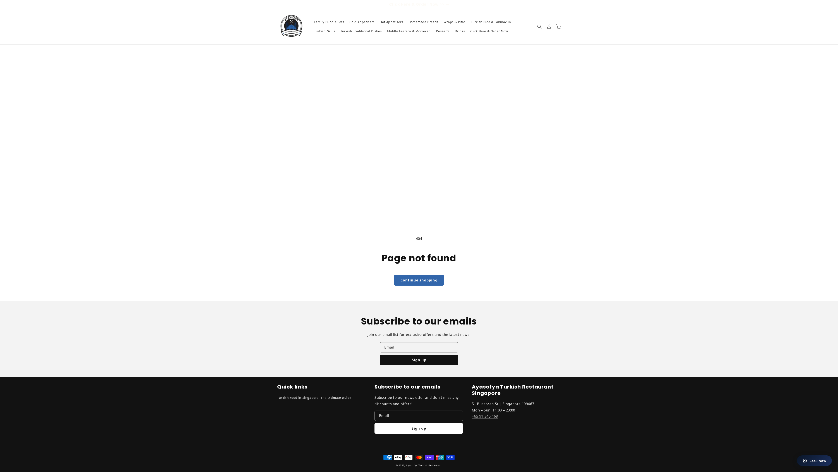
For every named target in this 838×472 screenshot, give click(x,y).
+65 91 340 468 (485, 416)
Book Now (817, 460)
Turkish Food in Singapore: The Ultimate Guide (314, 398)
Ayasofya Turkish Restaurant (424, 465)
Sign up (419, 359)
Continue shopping (419, 280)
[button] (539, 26)
